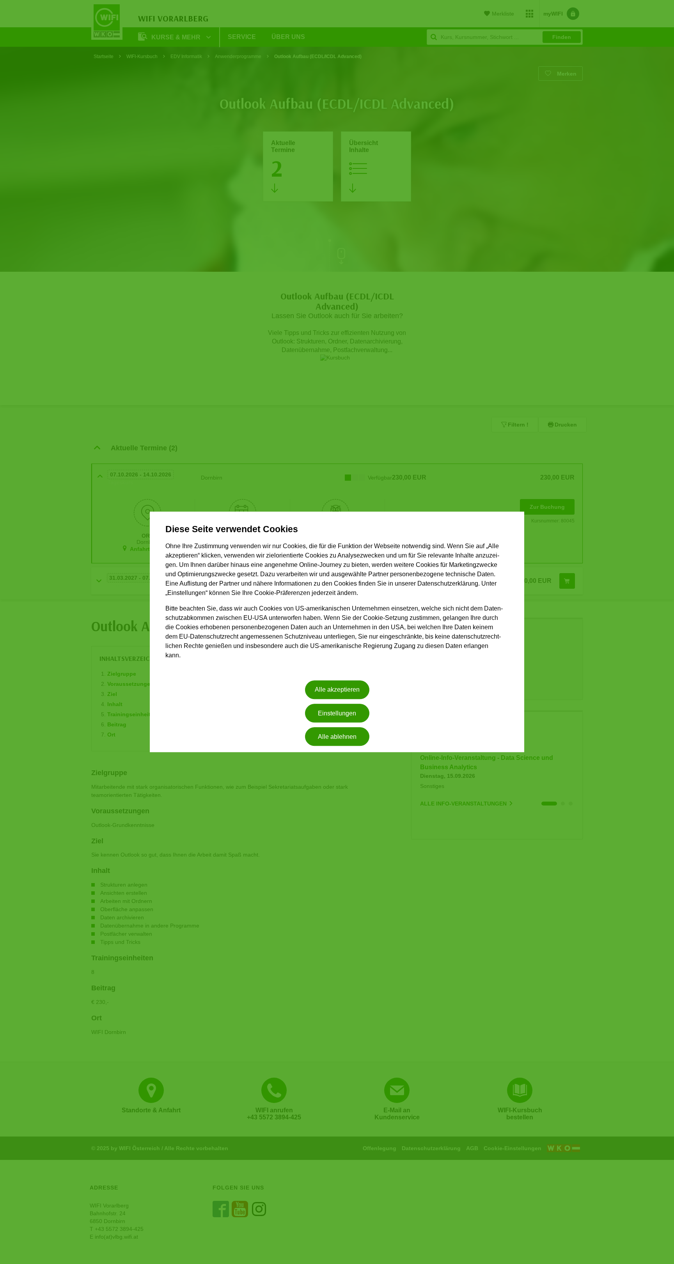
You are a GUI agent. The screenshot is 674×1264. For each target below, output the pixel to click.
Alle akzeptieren (337, 690)
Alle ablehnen (337, 736)
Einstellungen (337, 713)
